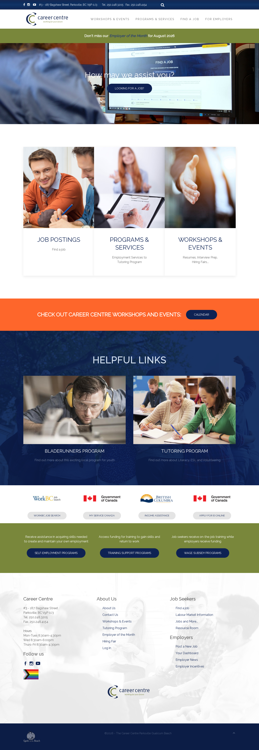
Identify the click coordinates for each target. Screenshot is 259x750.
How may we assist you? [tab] (134, 117)
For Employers (219, 19)
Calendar (201, 314)
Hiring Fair (109, 641)
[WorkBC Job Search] (47, 502)
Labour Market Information (194, 615)
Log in (106, 648)
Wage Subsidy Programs (202, 553)
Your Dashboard (187, 653)
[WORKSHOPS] (200, 211)
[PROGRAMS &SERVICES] (129, 211)
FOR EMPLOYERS (129, 88)
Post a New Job (187, 646)
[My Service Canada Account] (102, 502)
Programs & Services (155, 19)
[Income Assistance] (157, 502)
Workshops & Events (110, 19)
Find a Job (190, 19)
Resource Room (187, 628)
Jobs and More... (187, 621)
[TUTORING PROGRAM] (184, 419)
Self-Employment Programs (56, 553)
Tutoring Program (114, 628)
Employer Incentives (190, 666)
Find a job (182, 608)
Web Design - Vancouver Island (31, 736)
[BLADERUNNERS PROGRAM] (74, 419)
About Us (108, 608)
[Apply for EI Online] (212, 502)
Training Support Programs (129, 553)
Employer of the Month (128, 36)
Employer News (187, 660)
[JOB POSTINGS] (58, 211)
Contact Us (110, 615)
